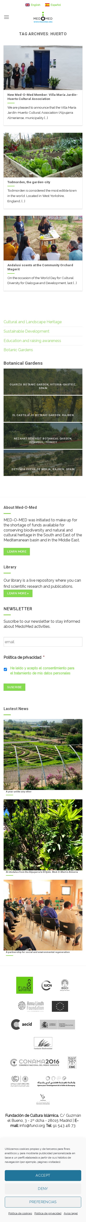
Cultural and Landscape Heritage (33, 322)
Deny (43, 1189)
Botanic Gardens (18, 350)
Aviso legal (71, 1213)
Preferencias (42, 1202)
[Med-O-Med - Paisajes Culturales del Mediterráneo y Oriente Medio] (43, 17)
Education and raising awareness (32, 340)
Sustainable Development (26, 331)
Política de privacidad (47, 1213)
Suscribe (14, 687)
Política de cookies (20, 1213)
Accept (43, 1175)
